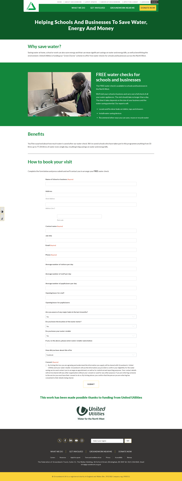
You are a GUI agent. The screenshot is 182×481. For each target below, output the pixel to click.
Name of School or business (59, 179)
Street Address (50, 199)
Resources (63, 457)
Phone (51, 255)
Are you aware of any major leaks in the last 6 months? (67, 312)
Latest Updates (91, 2)
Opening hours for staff (55, 293)
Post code (60, 220)
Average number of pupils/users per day (61, 283)
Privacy (108, 457)
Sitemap (129, 457)
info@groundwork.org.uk (91, 464)
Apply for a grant (131, 2)
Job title (49, 236)
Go (128, 441)
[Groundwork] (31, 6)
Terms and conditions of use (93, 457)
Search (154, 2)
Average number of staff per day (58, 274)
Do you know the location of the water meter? (64, 322)
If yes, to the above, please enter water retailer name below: (69, 341)
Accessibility (118, 457)
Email (51, 245)
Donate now (148, 8)
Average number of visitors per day (59, 264)
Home (59, 2)
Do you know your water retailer (58, 331)
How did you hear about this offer (59, 350)
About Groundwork (73, 2)
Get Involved (97, 8)
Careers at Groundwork (110, 2)
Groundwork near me (122, 8)
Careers (52, 457)
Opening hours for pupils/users (58, 302)
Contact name (54, 226)
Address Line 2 (50, 208)
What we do (78, 8)
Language (145, 2)
